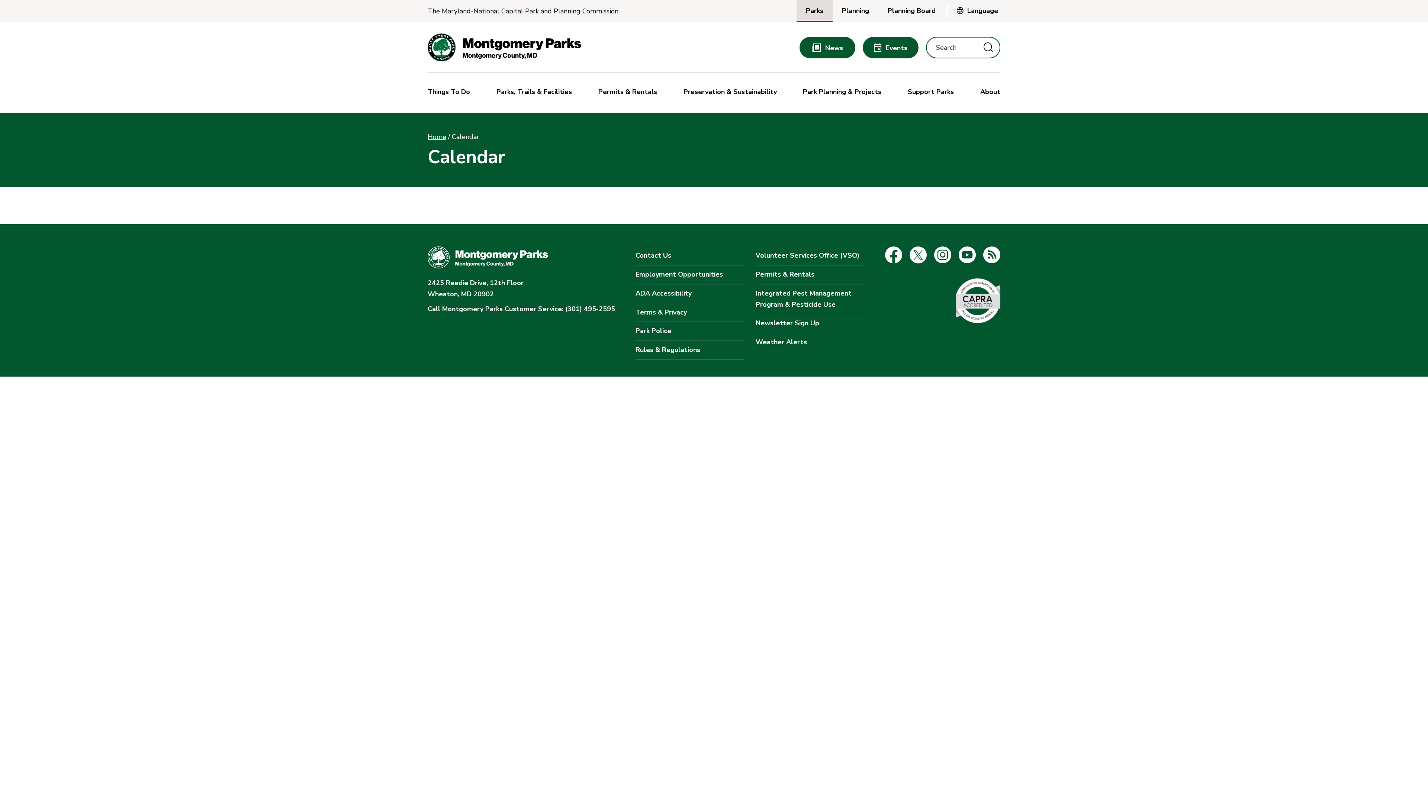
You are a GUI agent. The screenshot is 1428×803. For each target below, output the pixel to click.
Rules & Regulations (668, 349)
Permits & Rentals (785, 274)
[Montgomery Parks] (504, 47)
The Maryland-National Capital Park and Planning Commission (523, 11)
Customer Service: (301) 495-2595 (521, 308)
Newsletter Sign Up (787, 323)
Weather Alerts (781, 342)
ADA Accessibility (664, 293)
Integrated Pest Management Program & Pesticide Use (804, 299)
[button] (451, 93)
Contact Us (653, 255)
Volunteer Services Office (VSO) (807, 255)
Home (437, 136)
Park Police (653, 330)
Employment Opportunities (679, 274)
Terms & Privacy (661, 312)
